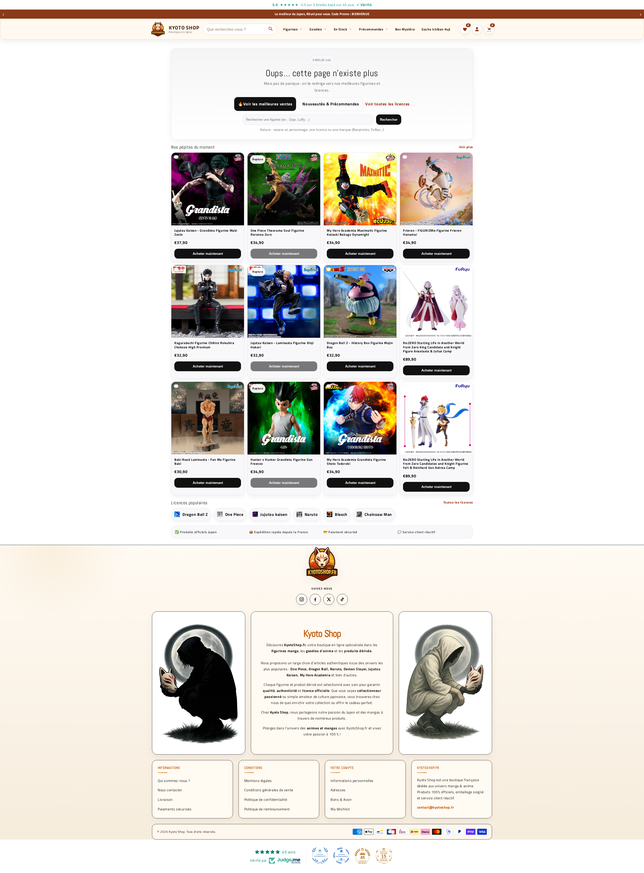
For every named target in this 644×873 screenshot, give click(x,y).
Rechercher (388, 119)
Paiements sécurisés (174, 809)
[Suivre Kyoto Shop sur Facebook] (315, 599)
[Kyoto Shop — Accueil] (322, 564)
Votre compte (342, 768)
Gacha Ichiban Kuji (436, 29)
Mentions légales (258, 780)
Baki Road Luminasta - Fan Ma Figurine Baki (204, 462)
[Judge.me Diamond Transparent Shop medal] (341, 856)
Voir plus (466, 146)
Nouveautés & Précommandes (330, 104)
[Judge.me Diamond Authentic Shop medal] (320, 856)
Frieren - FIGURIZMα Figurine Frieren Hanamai (432, 232)
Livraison (165, 799)
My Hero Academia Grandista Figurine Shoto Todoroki (356, 462)
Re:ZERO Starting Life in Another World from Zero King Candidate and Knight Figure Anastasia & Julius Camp (433, 347)
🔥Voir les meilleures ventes (265, 104)
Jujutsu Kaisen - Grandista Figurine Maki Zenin (205, 232)
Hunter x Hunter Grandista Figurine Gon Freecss (282, 462)
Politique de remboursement (267, 809)
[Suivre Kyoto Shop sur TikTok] (342, 599)
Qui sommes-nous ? (174, 780)
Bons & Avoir (341, 799)
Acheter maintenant (208, 254)
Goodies (315, 29)
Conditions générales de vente (268, 790)
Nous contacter (170, 790)
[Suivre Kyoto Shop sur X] (328, 599)
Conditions (253, 768)
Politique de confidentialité (265, 799)
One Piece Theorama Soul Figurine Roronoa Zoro (277, 232)
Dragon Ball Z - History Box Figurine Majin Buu (360, 345)
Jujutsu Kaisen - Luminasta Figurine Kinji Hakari (282, 345)
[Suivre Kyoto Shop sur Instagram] (301, 599)
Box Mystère (405, 29)
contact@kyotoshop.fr (435, 807)
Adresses (338, 790)
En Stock (340, 29)
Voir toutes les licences (387, 104)
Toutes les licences (458, 502)
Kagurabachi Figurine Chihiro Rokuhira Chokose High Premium (204, 345)
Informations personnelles (352, 780)
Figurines (290, 29)
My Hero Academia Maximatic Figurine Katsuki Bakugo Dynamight (357, 232)
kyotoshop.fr (428, 768)
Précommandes (371, 29)
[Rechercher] (270, 29)
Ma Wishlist (340, 809)
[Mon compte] (477, 29)
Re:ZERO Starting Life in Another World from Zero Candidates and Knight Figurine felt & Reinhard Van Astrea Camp (435, 464)
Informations (169, 768)
